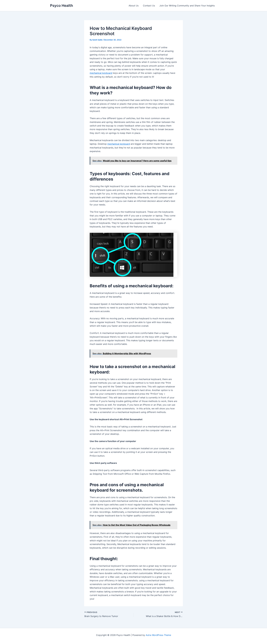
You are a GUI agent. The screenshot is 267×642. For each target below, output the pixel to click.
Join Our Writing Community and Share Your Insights (187, 5)
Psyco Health (61, 5)
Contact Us (149, 5)
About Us (134, 5)
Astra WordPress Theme (158, 635)
